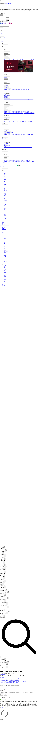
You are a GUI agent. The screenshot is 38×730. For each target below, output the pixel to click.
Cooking (5, 52)
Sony (4, 217)
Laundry (5, 94)
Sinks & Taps (4, 138)
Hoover (5, 194)
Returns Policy (19, 681)
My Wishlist (16, 679)
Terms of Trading (6, 679)
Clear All (1, 21)
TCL (4, 220)
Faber (4, 188)
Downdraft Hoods (6, 87)
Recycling (17, 678)
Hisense (5, 193)
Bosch (5, 179)
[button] (3, 19)
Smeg (4, 216)
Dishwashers (5, 77)
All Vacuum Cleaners (7, 133)
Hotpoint (5, 195)
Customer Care (4, 681)
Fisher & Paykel (6, 190)
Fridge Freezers (6, 106)
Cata (4, 243)
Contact (3, 222)
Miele (4, 205)
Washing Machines (6, 95)
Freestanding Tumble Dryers (13, 668)
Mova (4, 206)
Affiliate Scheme (24, 681)
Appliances (3, 227)
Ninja (4, 209)
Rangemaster (6, 212)
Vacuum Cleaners (6, 130)
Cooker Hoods (6, 85)
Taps (4, 144)
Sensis (5, 215)
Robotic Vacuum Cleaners (7, 131)
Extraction (5, 84)
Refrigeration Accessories (7, 110)
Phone (1, 683)
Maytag (5, 204)
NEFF (5, 208)
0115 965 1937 (2, 28)
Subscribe (1, 690)
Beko (4, 176)
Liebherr (5, 202)
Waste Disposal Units (7, 145)
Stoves (5, 218)
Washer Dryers (6, 97)
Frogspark (3, 707)
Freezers (5, 107)
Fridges (5, 108)
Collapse (7, 20)
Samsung (5, 214)
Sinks (5, 146)
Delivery (11, 678)
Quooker (5, 272)
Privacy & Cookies (11, 679)
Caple (4, 181)
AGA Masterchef (6, 173)
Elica (4, 248)
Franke (5, 191)
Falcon (5, 189)
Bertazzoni (5, 177)
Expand (7, 19)
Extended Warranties (14, 681)
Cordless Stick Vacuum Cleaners (8, 132)
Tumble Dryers (6, 96)
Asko (4, 174)
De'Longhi (5, 184)
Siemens (5, 277)
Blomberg (5, 178)
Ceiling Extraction (6, 86)
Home (1, 668)
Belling (5, 238)
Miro (4, 267)
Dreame (5, 185)
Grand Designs (8, 681)
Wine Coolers (6, 109)
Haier (4, 192)
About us (1, 678)
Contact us (4, 678)
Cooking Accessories (7, 58)
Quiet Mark (1, 679)
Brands (3, 232)
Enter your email (4, 688)
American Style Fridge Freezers (8, 105)
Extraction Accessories (7, 88)
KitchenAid (5, 200)
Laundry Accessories (7, 98)
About (3, 221)
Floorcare (3, 125)
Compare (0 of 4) (6, 21)
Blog (2, 223)
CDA (4, 182)
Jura (4, 198)
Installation (14, 678)
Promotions (3, 162)
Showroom (3, 224)
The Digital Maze (8, 707)
